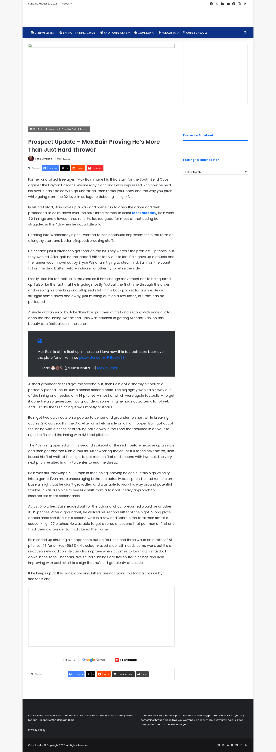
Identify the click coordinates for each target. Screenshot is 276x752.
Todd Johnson (43, 158)
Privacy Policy (36, 730)
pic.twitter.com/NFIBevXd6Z (101, 357)
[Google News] (93, 660)
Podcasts (168, 33)
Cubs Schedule (196, 33)
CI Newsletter (44, 33)
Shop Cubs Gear (115, 33)
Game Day (144, 33)
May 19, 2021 (107, 368)
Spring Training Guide (78, 33)
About (65, 3)
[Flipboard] (126, 660)
